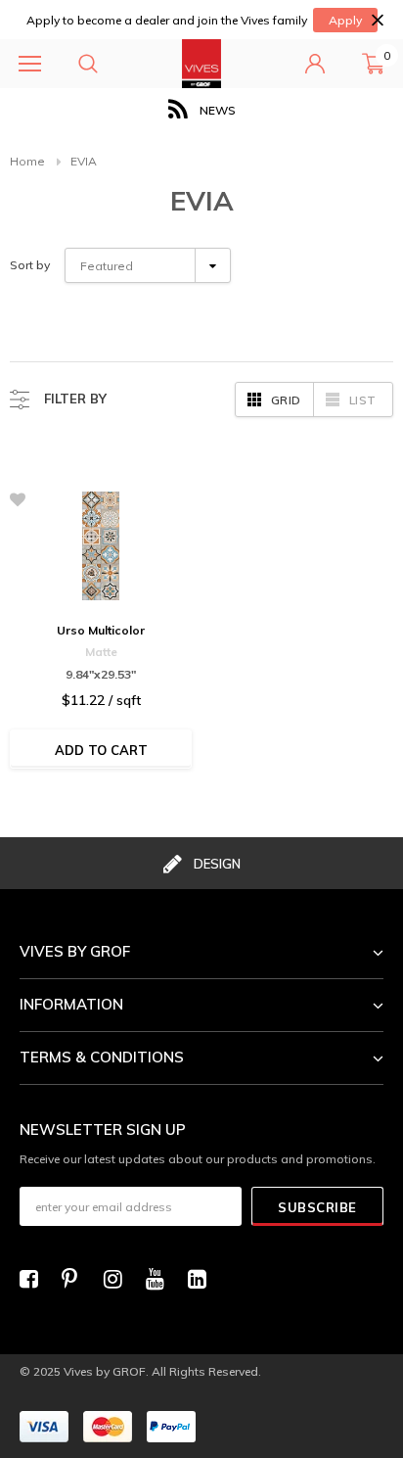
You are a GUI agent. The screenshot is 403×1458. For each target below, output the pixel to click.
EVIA (83, 161)
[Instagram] (118, 1279)
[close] (377, 20)
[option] (201, 110)
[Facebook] (34, 1279)
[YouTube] (160, 1279)
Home (27, 161)
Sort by (30, 265)
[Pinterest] (76, 1279)
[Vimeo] (202, 1279)
